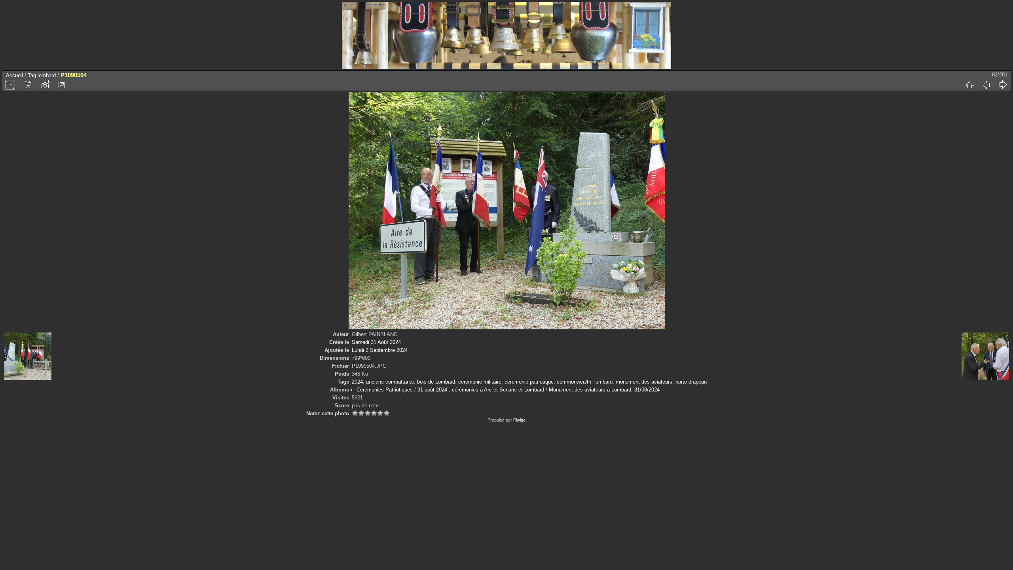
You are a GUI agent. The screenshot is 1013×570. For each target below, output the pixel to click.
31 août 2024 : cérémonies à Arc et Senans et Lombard (480, 390)
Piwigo (519, 420)
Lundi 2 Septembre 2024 (380, 350)
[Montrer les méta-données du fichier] (45, 85)
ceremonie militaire (479, 382)
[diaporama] (28, 85)
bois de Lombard (436, 382)
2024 (357, 382)
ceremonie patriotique (529, 382)
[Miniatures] (969, 85)
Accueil (14, 75)
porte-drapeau (691, 382)
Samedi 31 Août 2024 (376, 342)
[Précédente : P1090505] (986, 85)
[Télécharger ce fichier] (61, 85)
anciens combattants (390, 382)
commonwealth (574, 382)
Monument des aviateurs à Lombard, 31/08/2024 (604, 390)
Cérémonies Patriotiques (385, 390)
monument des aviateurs (644, 382)
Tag (32, 75)
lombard (47, 75)
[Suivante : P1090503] (1002, 85)
